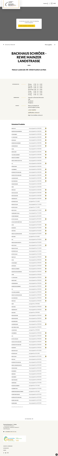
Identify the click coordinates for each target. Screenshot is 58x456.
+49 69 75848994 (32, 110)
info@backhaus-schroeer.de (33, 113)
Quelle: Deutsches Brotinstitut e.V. (17, 407)
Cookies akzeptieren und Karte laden (26, 25)
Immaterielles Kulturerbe (14, 438)
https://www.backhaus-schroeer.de (35, 115)
